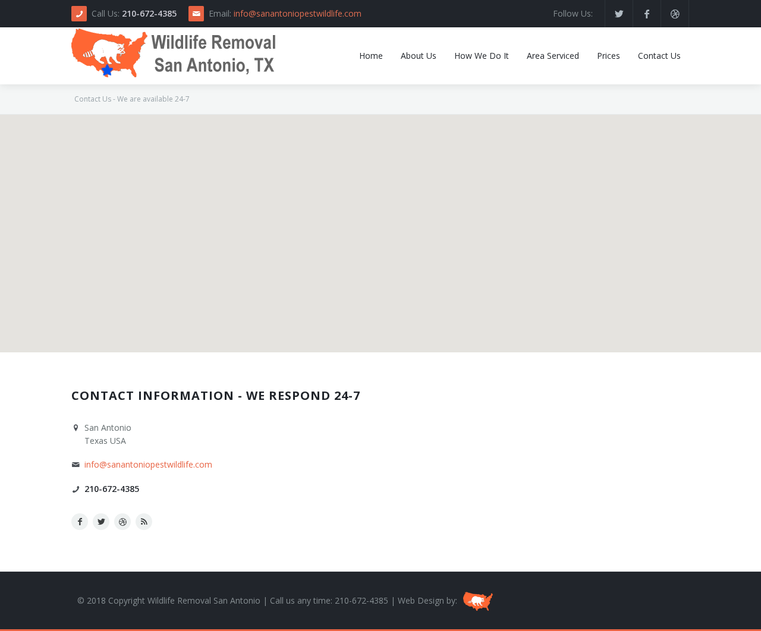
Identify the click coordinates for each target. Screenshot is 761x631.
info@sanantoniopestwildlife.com (297, 13)
